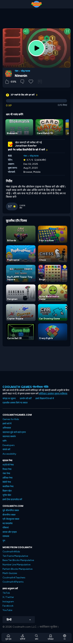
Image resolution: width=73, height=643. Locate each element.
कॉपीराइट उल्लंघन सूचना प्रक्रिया (53, 393)
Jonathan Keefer (26, 145)
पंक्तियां (6, 527)
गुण (4, 540)
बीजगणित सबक (9, 514)
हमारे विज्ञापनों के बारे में (44, 398)
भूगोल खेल (7, 495)
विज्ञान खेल (7, 490)
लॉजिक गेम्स (7, 477)
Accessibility (9, 453)
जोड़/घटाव (25, 71)
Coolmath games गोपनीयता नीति (26, 387)
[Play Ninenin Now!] (36, 48)
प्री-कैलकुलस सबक (11, 519)
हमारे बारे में (7, 423)
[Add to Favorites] (31, 81)
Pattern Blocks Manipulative (17, 569)
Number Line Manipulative (16, 564)
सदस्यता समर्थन (9, 436)
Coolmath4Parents (13, 581)
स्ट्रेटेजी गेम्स (8, 464)
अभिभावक (7, 427)
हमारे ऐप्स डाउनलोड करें (12, 499)
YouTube (7, 610)
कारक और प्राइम (10, 532)
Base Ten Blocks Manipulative (18, 560)
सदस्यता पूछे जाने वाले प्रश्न (14, 432)
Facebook (8, 605)
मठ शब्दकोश (8, 523)
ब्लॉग (4, 440)
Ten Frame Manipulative (15, 556)
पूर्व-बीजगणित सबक (11, 510)
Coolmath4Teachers (14, 577)
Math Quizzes (10, 573)
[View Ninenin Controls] (40, 81)
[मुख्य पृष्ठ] (36, 4)
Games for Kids (11, 419)
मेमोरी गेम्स (7, 482)
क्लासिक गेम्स (8, 486)
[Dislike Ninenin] (22, 81)
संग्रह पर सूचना (9, 398)
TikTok (6, 593)
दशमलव (6, 536)
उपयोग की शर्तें (25, 398)
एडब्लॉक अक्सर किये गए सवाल (15, 402)
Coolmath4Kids (11, 551)
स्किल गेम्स (7, 469)
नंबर (16, 71)
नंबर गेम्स (6, 473)
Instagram (8, 601)
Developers (9, 445)
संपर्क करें (6, 449)
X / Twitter (8, 597)
